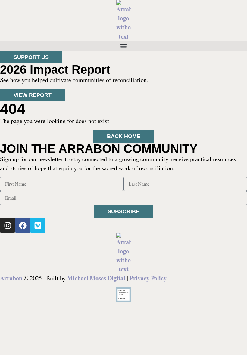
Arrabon (11, 278)
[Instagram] (7, 225)
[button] (123, 46)
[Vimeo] (37, 225)
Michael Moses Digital (96, 278)
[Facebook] (22, 225)
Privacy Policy (148, 278)
